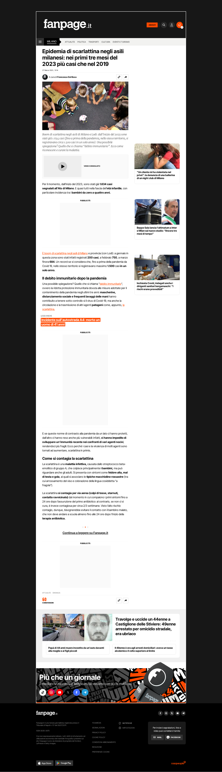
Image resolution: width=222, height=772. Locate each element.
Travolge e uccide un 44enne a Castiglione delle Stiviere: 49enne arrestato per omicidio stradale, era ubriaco (146, 626)
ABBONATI (152, 25)
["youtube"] (59, 692)
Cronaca (56, 593)
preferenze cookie (101, 752)
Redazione (97, 747)
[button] (125, 77)
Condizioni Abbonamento (104, 742)
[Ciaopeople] (178, 764)
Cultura (105, 42)
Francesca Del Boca (67, 77)
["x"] (68, 692)
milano (51, 41)
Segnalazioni (98, 728)
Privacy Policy (99, 732)
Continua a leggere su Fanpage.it (85, 533)
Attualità (70, 42)
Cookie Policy (98, 737)
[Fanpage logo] (64, 25)
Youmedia (96, 723)
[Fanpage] (46, 713)
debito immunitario (110, 283)
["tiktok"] (42, 692)
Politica (81, 42)
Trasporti (93, 42)
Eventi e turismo (121, 42)
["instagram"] (51, 692)
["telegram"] (85, 692)
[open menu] (40, 42)
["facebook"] (76, 692)
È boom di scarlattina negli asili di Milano (65, 253)
